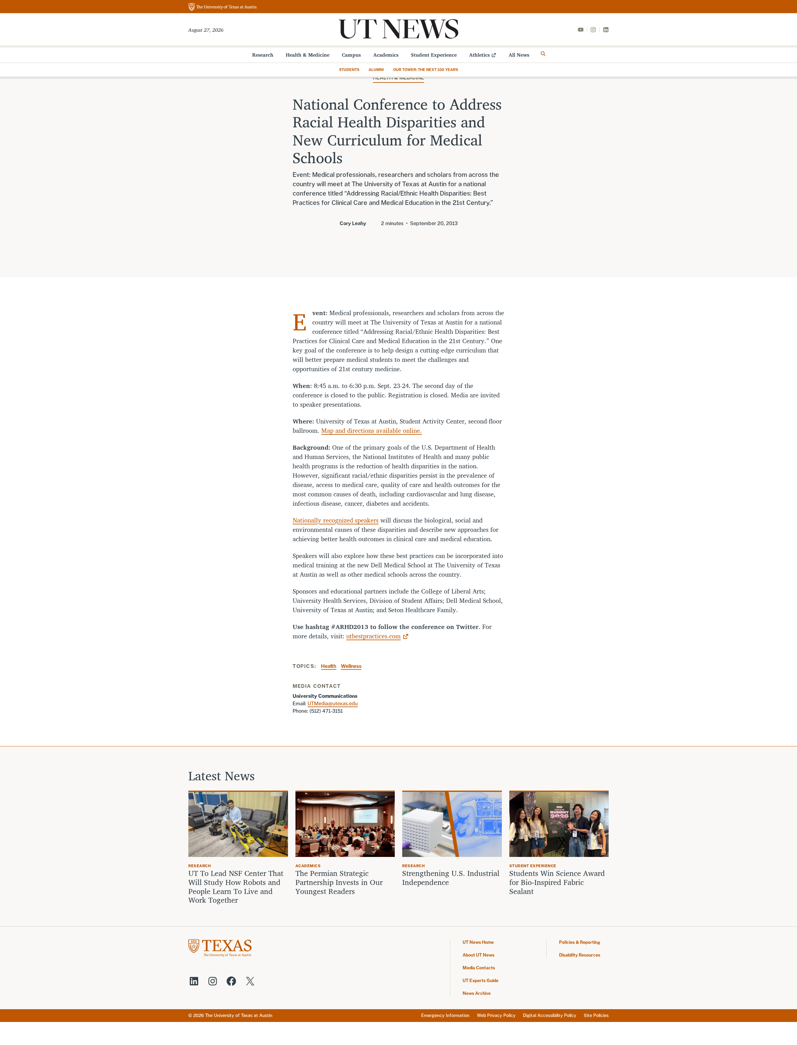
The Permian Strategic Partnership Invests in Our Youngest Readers (339, 882)
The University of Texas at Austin (238, 1015)
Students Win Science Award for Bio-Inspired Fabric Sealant (557, 882)
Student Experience (434, 55)
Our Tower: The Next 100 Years (425, 70)
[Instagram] (593, 29)
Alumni (376, 70)
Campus (351, 55)
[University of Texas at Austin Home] (222, 7)
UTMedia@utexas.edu (333, 704)
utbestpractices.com (373, 636)
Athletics (479, 55)
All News (519, 55)
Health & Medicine (307, 55)
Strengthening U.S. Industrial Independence (450, 878)
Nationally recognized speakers (336, 520)
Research (262, 55)
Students (349, 70)
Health (328, 666)
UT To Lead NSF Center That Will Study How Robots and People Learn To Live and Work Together (235, 887)
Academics (385, 55)
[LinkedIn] (606, 29)
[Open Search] (543, 54)
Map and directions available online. (371, 430)
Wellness (351, 666)
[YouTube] (580, 29)
